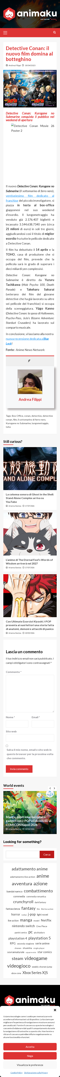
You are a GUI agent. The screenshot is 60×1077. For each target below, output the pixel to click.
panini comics (21, 932)
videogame (35, 958)
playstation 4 (17, 938)
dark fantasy (40, 902)
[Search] (54, 32)
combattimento (38, 890)
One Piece (41, 926)
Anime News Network (30, 350)
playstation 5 (39, 938)
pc (30, 931)
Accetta (30, 1046)
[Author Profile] (30, 361)
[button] (55, 1010)
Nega (30, 1055)
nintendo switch (23, 926)
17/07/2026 (29, 506)
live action (13, 920)
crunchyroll (23, 901)
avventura (22, 883)
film (15, 419)
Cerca (47, 854)
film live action (47, 909)
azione (41, 883)
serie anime (42, 943)
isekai (24, 915)
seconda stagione (25, 943)
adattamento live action (22, 876)
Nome (10, 717)
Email (36, 717)
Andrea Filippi (15, 65)
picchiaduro (39, 932)
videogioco (18, 966)
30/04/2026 (29, 829)
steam (17, 958)
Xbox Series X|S (35, 972)
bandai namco (14, 891)
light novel (42, 914)
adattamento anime (30, 868)
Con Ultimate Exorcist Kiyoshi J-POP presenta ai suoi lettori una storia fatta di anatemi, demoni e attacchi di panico (30, 625)
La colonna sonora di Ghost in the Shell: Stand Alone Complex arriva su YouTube (30, 498)
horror (15, 914)
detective (37, 415)
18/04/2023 (30, 65)
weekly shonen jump (42, 966)
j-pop (32, 914)
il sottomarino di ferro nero (32, 419)
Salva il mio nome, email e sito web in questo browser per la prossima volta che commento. (30, 754)
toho (8, 426)
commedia (19, 896)
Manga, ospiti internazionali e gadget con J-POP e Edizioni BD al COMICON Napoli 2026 (28, 821)
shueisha (27, 948)
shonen (17, 948)
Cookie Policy (16, 1072)
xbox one (16, 973)
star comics (45, 952)
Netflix (46, 920)
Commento (14, 671)
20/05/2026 (29, 633)
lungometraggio (40, 423)
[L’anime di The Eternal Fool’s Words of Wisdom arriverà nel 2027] (30, 534)
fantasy (28, 908)
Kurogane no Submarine (18, 423)
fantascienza (13, 908)
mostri (37, 920)
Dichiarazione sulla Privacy (36, 1072)
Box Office (17, 415)
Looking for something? (22, 842)
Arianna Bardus (14, 506)
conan (27, 415)
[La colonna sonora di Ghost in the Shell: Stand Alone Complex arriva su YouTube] (30, 468)
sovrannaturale (15, 952)
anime (42, 876)
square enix (31, 952)
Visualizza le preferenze (30, 1064)
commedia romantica (36, 896)
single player (39, 948)
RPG (13, 943)
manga (26, 919)
